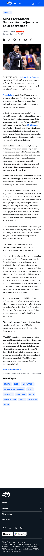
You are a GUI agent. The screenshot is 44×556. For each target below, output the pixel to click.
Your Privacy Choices (19, 542)
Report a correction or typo (12, 369)
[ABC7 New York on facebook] (4, 528)
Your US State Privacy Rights (28, 544)
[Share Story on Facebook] (4, 40)
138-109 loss (32, 124)
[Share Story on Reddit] (15, 40)
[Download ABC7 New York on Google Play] (20, 534)
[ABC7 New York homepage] (9, 3)
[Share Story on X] (9, 40)
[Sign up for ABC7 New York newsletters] (21, 528)
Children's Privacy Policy (9, 544)
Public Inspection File (32, 546)
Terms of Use (6, 546)
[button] (3, 3)
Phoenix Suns (8, 94)
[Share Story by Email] (25, 40)
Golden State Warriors (29, 77)
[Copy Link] (31, 40)
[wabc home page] (6, 494)
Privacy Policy (6, 542)
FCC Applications (7, 549)
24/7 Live (17, 3)
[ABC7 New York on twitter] (10, 528)
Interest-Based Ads (18, 546)
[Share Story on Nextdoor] (20, 40)
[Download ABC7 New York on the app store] (7, 534)
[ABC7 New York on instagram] (15, 528)
